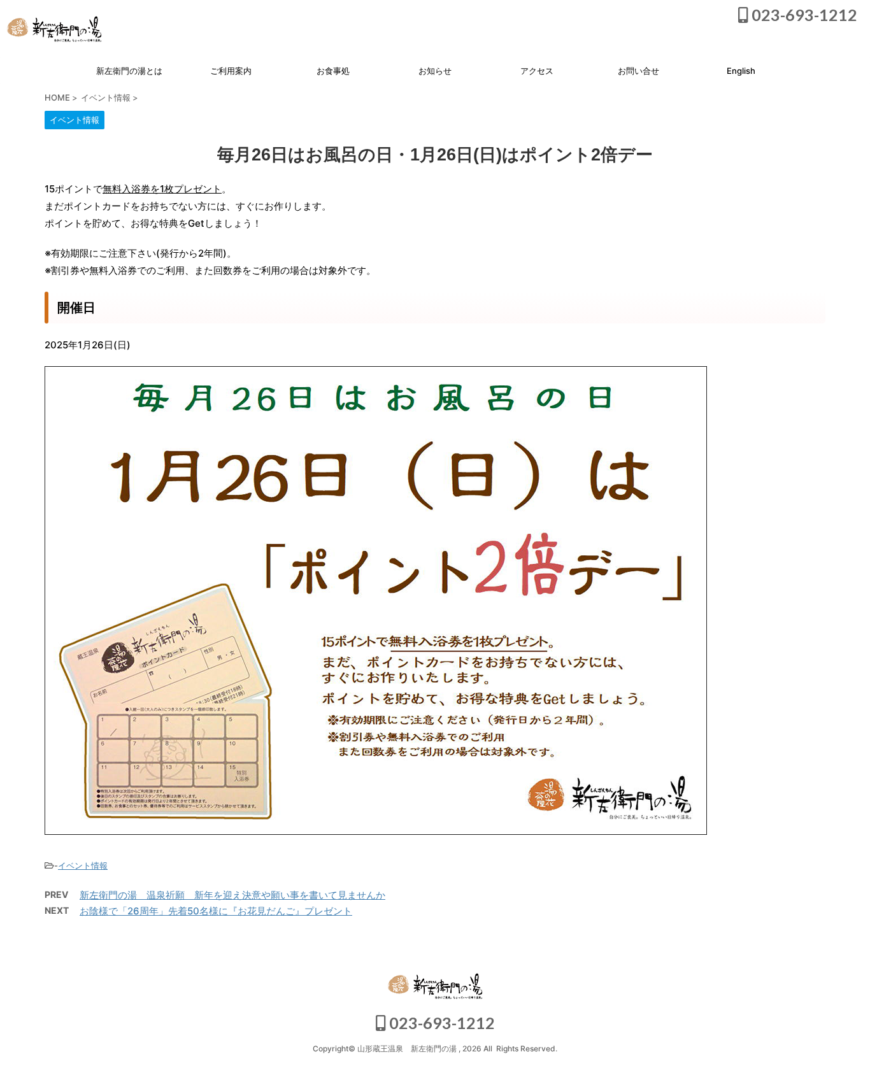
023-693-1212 (802, 14)
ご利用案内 (231, 71)
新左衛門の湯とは (129, 71)
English (741, 71)
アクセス (536, 71)
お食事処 (333, 71)
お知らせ (435, 71)
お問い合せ (638, 71)
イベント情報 (83, 865)
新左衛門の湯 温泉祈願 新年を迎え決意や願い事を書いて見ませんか (232, 895)
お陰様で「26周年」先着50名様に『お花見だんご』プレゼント (216, 911)
